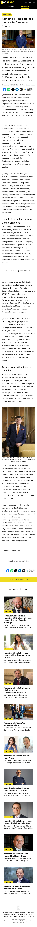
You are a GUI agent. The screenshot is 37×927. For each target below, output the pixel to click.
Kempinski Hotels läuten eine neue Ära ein (17, 756)
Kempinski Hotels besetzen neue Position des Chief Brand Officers (17, 655)
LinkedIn (5, 916)
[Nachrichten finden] (30, 2)
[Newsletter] (26, 2)
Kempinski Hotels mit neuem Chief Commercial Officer (17, 789)
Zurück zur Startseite (18, 579)
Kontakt (21, 914)
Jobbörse (11, 7)
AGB (20, 921)
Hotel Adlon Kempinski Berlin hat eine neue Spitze (17, 887)
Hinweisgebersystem (18, 922)
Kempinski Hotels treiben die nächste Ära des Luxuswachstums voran (17, 690)
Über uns (13, 914)
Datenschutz (7, 921)
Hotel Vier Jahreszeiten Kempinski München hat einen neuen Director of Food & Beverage (18, 619)
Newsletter (22, 916)
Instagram (13, 916)
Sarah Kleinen (30, 85)
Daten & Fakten (8, 912)
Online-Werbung (20, 912)
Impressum (14, 921)
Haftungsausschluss (27, 921)
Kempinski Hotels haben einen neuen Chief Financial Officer (18, 822)
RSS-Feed (31, 916)
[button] (34, 2)
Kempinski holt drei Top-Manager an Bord (15, 724)
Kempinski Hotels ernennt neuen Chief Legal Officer (16, 854)
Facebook (29, 914)
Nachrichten (25, 7)
